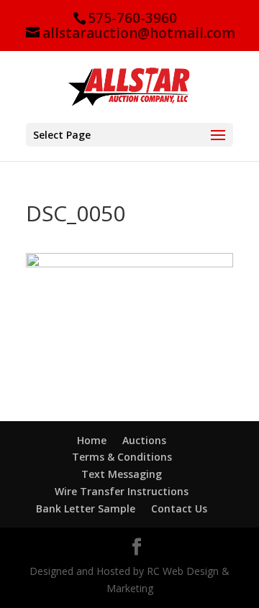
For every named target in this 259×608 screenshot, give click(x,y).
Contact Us (179, 508)
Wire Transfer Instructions (121, 491)
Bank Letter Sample (85, 508)
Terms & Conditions (122, 457)
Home (91, 440)
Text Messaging (121, 474)
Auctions (144, 440)
